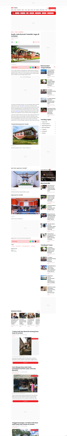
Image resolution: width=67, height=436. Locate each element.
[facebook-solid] (33, 67)
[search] (47, 8)
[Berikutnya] (40, 305)
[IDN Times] (14, 7)
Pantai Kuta (17, 111)
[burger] (55, 10)
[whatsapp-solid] (30, 67)
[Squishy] (12, 251)
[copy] (38, 67)
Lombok (22, 105)
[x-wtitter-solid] (35, 67)
